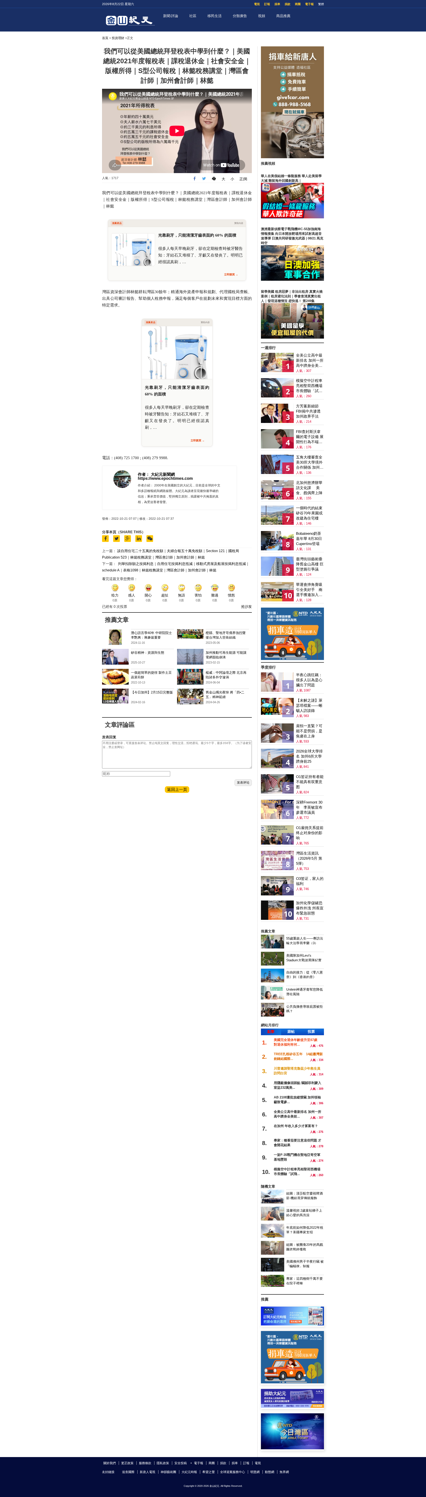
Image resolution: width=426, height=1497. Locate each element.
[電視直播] (292, 1448)
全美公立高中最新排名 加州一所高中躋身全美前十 (309, 360)
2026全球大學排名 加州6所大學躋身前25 (309, 756)
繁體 (321, 4)
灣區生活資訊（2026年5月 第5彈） (309, 858)
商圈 (298, 4)
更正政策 (127, 1463)
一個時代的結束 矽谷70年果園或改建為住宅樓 (309, 513)
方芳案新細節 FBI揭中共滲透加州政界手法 (308, 411)
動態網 (269, 1472)
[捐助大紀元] (292, 1406)
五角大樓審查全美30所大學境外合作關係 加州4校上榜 (309, 462)
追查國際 (128, 1472)
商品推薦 (283, 16)
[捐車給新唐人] (292, 157)
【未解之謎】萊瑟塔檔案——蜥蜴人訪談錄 (309, 705)
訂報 (267, 4)
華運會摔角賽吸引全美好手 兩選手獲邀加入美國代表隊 (309, 590)
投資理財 (118, 38)
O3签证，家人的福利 (309, 881)
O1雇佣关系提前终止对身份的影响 (309, 833)
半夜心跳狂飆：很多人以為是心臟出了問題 (309, 680)
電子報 (309, 4)
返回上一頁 (177, 789)
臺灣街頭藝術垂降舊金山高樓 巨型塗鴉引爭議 (309, 564)
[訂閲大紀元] (292, 1324)
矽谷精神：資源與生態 (147, 652)
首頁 (105, 38)
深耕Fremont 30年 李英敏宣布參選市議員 (309, 807)
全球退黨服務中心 (232, 1472)
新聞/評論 (170, 16)
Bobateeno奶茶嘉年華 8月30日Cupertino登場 (309, 538)
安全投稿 (180, 1463)
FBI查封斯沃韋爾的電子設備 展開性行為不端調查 (309, 437)
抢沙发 (246, 606)
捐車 (277, 4)
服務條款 (145, 1463)
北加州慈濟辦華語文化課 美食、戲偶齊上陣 (309, 488)
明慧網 (255, 1472)
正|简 (243, 179)
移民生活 (214, 16)
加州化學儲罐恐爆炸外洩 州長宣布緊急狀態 (309, 908)
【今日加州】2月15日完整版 (152, 692)
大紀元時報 (189, 1472)
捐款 (287, 4)
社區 (192, 16)
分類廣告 (240, 16)
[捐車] (292, 659)
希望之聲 (208, 1472)
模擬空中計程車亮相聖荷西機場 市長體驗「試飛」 (309, 386)
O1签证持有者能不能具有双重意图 (309, 782)
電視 (257, 4)
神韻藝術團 (168, 1472)
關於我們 (109, 1463)
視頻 (261, 16)
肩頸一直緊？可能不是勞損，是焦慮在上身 (309, 731)
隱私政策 (163, 1463)
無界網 (284, 1472)
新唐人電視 (147, 1472)
